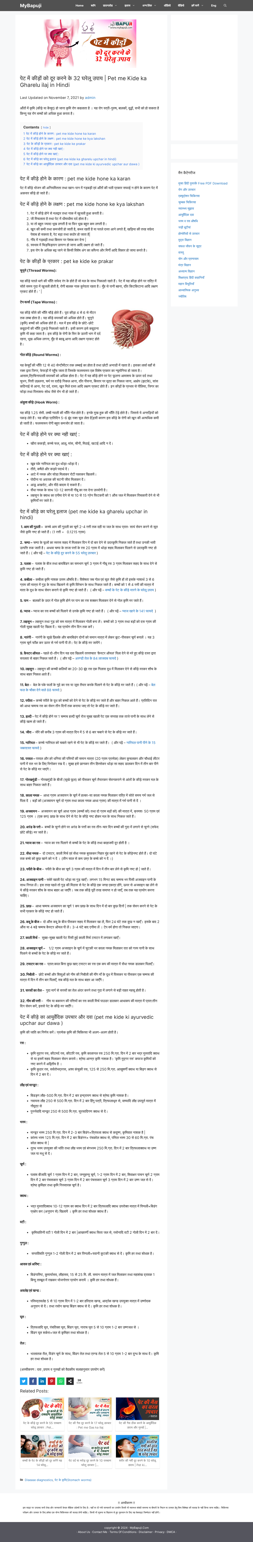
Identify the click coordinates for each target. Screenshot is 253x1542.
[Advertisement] (204, 77)
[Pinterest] (51, 1381)
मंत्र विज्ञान (184, 265)
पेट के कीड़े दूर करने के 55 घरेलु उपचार (71, 553)
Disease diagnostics (39, 1480)
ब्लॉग (93, 5)
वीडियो (181, 5)
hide (46, 127)
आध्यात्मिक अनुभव (188, 290)
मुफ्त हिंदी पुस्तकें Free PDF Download (203, 183)
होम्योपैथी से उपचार (188, 233)
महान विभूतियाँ (186, 284)
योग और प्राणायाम (188, 259)
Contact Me (99, 1532)
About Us (84, 1532)
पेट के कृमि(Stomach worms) (73, 1480)
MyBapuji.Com (139, 1527)
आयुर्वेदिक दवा (186, 215)
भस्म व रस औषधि (188, 221)
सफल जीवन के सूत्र (189, 246)
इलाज (127, 5)
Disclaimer (146, 1532)
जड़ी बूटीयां (184, 227)
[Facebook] (33, 1381)
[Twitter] (23, 1381)
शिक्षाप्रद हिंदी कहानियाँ (191, 277)
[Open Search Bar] (225, 5)
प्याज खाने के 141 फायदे (138, 611)
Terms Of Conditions (123, 1532)
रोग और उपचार (186, 189)
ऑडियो (167, 5)
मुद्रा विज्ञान (185, 240)
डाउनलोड (108, 5)
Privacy (159, 1532)
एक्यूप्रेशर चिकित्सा (189, 196)
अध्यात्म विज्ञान (186, 271)
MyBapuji (30, 5)
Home (80, 5)
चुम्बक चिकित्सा (187, 202)
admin (90, 98)
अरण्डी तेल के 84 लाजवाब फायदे (95, 658)
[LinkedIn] (42, 1381)
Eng (213, 5)
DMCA (171, 1532)
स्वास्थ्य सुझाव (186, 208)
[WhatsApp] (60, 1381)
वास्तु (181, 252)
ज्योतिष (182, 296)
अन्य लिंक (147, 5)
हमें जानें (195, 5)
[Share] (70, 1381)
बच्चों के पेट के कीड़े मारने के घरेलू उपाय (129, 590)
